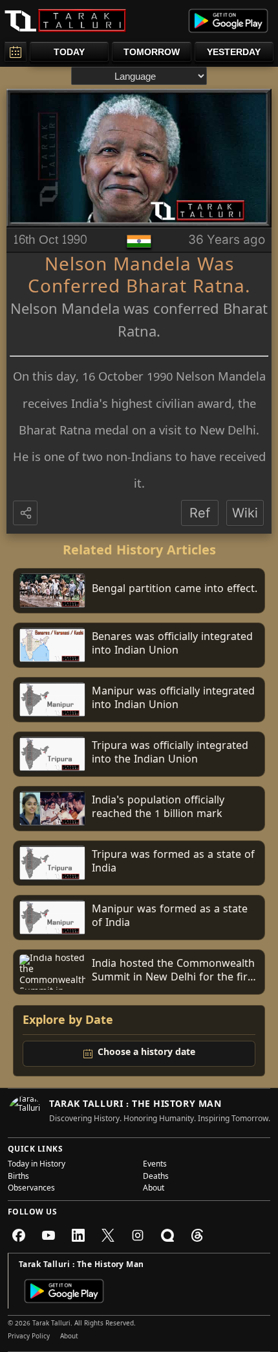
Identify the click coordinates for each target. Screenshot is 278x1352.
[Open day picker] (16, 52)
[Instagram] (138, 1235)
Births (18, 1177)
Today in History (36, 1165)
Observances (31, 1189)
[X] (108, 1235)
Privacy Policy (29, 1337)
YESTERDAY (234, 52)
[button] (26, 513)
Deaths (156, 1177)
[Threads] (197, 1235)
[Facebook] (19, 1235)
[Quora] (167, 1235)
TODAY (69, 52)
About (153, 1189)
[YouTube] (48, 1235)
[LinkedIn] (78, 1235)
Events (155, 1165)
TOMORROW (151, 52)
